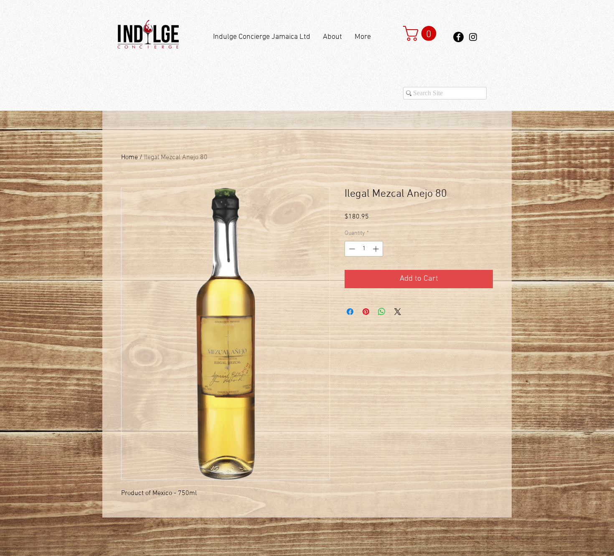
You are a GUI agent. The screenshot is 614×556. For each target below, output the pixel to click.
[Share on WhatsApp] (382, 312)
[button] (421, 33)
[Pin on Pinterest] (366, 312)
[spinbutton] (363, 248)
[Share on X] (398, 312)
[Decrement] (351, 248)
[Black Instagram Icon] (473, 37)
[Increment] (376, 248)
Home (129, 157)
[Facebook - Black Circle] (458, 37)
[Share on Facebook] (350, 312)
